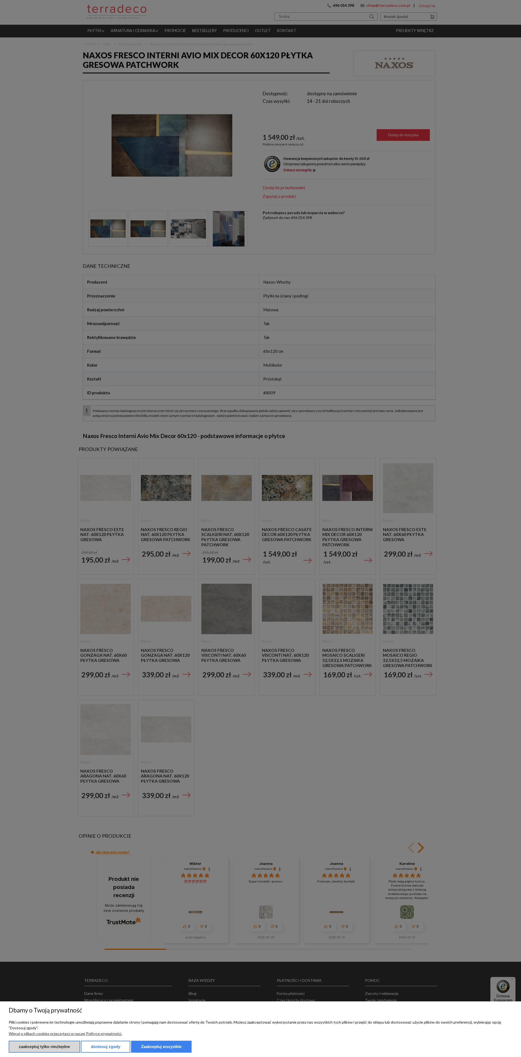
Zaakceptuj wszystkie (161, 1046)
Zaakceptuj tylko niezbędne (44, 1046)
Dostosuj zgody (105, 1046)
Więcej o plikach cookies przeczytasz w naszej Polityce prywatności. (65, 1033)
